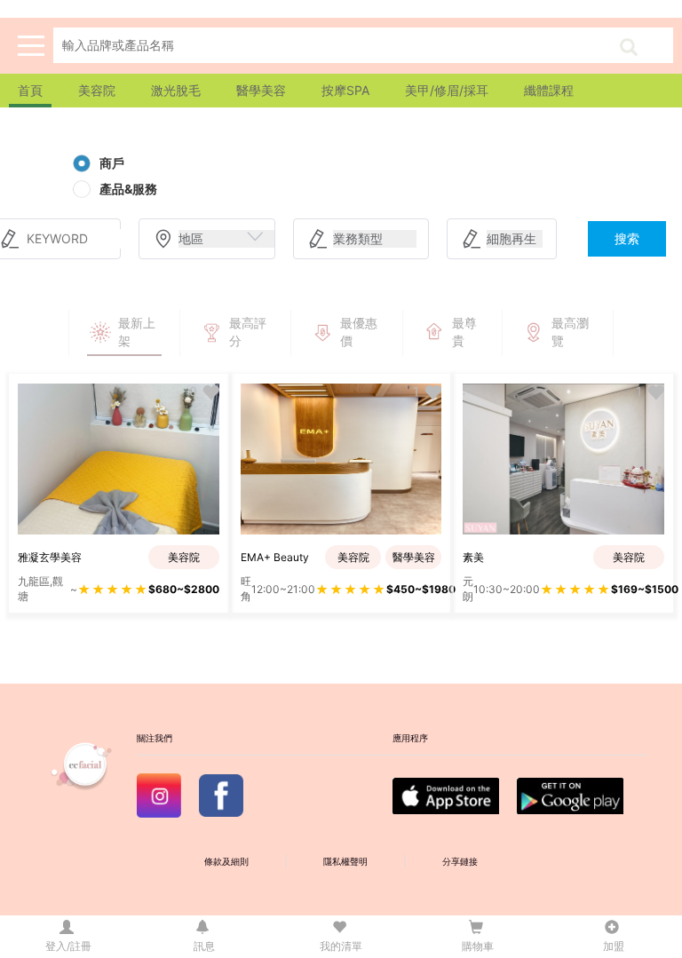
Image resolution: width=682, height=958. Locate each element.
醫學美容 (261, 90)
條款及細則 (226, 862)
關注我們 (154, 738)
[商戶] (82, 163)
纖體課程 (549, 90)
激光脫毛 (176, 90)
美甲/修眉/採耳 (446, 90)
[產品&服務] (82, 189)
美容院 (96, 90)
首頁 (30, 90)
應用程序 (410, 738)
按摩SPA (345, 90)
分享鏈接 (460, 862)
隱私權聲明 (345, 862)
